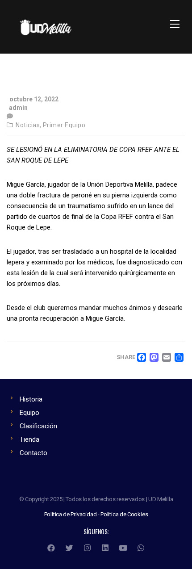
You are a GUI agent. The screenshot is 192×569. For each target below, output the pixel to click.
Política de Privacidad (70, 514)
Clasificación (38, 426)
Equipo (29, 413)
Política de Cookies (124, 514)
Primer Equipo (64, 125)
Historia (31, 399)
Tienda (29, 439)
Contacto (33, 453)
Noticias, (29, 125)
